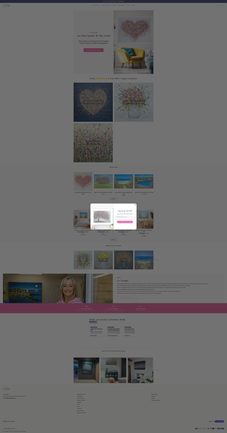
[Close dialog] (135, 205)
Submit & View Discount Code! (125, 222)
